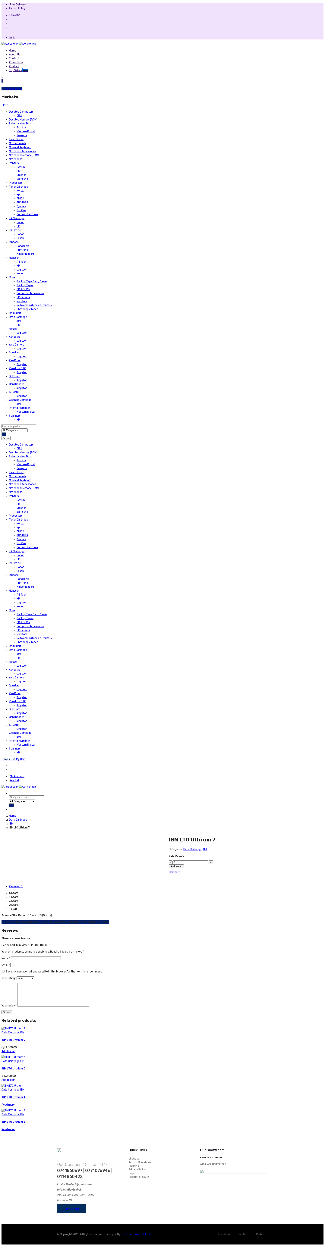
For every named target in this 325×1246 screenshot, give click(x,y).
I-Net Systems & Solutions (137, 1234)
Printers (14, 163)
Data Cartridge (18, 317)
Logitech (22, 269)
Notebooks (15, 159)
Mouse (13, 328)
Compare (174, 872)
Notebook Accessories (22, 151)
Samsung (22, 178)
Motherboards (17, 143)
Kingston (22, 364)
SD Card (14, 392)
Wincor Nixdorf (25, 253)
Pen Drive (15, 360)
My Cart (14, 759)
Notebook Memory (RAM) (24, 155)
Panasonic (23, 246)
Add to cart (176, 866)
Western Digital (26, 131)
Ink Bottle (15, 230)
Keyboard (15, 336)
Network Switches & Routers (34, 305)
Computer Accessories (30, 293)
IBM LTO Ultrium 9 (13, 1040)
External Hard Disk (20, 123)
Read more (8, 1104)
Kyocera (21, 206)
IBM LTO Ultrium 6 (13, 1068)
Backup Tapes (25, 285)
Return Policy (17, 8)
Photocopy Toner (27, 309)
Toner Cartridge (18, 186)
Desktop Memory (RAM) (23, 119)
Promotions (16, 62)
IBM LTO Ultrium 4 (14, 1097)
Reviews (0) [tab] (16, 886)
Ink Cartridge (16, 218)
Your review (9, 1005)
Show (6, 438)
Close (5, 105)
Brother (21, 175)
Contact (14, 58)
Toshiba (21, 127)
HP (18, 226)
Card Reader (16, 384)
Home (12, 50)
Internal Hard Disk (19, 407)
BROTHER (22, 202)
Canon (20, 222)
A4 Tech (22, 261)
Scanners (15, 415)
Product (14, 66)
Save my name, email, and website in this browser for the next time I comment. (54, 971)
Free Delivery (18, 4)
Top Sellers (18, 70)
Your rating (9, 978)
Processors (16, 182)
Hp (18, 171)
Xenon (20, 273)
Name (6, 958)
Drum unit (15, 313)
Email (6, 964)
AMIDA (20, 198)
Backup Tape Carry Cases (32, 281)
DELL (19, 115)
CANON (21, 167)
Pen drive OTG (17, 368)
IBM (19, 321)
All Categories (13, 88)
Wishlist (14, 780)
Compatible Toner (27, 214)
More (12, 277)
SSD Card (14, 376)
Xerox (20, 190)
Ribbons (14, 242)
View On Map (72, 1208)
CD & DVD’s (23, 289)
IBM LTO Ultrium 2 (13, 1121)
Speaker (14, 352)
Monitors (22, 301)
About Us (14, 54)
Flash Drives (16, 139)
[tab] (10, 765)
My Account (17, 776)
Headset (14, 257)
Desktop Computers (21, 111)
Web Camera (16, 344)
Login (12, 37)
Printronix (23, 250)
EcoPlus (21, 210)
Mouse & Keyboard (20, 147)
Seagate (22, 135)
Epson (20, 238)
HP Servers (23, 297)
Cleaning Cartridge (20, 400)
